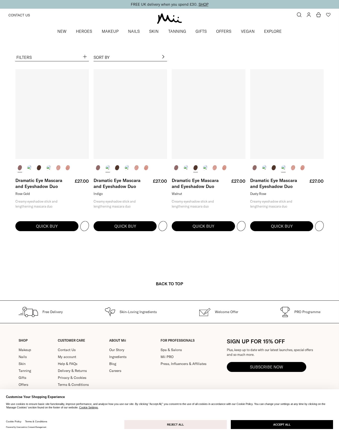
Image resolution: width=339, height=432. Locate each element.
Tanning (25, 370)
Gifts (22, 377)
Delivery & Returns (72, 370)
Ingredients (118, 357)
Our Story (116, 350)
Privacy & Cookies (72, 377)
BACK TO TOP (169, 283)
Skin (22, 363)
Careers (115, 370)
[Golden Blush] (68, 168)
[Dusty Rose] (48, 168)
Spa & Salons (171, 350)
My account (67, 357)
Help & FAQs (67, 363)
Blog (112, 363)
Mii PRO (167, 357)
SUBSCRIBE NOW (266, 366)
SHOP (203, 4)
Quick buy (47, 226)
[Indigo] (29, 168)
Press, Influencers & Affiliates (183, 363)
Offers (23, 384)
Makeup (25, 350)
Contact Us (19, 15)
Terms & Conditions (73, 384)
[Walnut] (39, 168)
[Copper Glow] (58, 168)
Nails (23, 357)
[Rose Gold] (20, 168)
